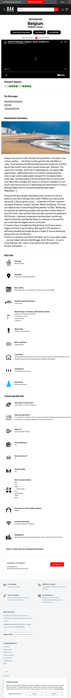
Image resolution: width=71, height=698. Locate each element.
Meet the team (7, 649)
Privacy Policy (59, 689)
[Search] (56, 9)
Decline (54, 693)
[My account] (62, 10)
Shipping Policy (8, 660)
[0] (66, 10)
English (6, 671)
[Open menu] (4, 9)
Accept (34, 693)
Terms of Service (8, 655)
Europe (63, 2)
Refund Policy (7, 658)
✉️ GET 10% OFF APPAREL (35, 2)
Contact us (6, 646)
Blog (4, 663)
